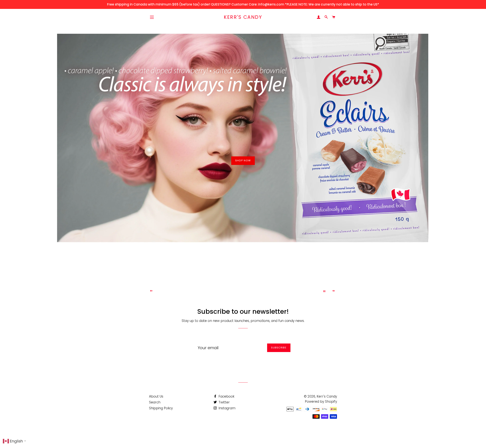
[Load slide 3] (241, 291)
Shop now (243, 160)
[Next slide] (333, 291)
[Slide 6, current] (252, 291)
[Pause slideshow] (324, 291)
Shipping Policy (161, 408)
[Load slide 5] (249, 291)
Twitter (224, 402)
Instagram (226, 408)
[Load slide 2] (237, 291)
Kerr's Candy (243, 17)
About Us (156, 396)
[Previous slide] (151, 291)
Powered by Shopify (321, 401)
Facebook (226, 396)
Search (154, 402)
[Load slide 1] (233, 291)
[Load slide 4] (245, 291)
